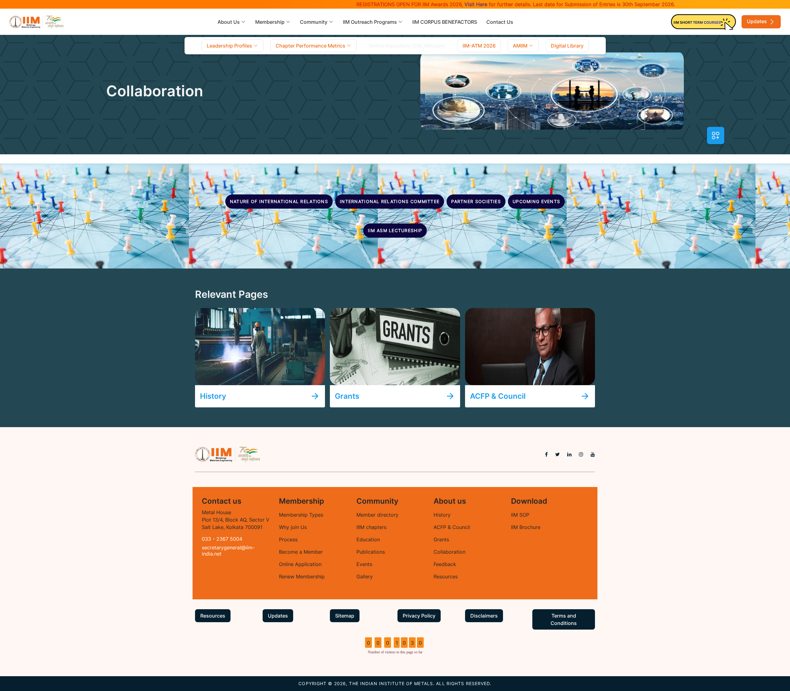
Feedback (445, 564)
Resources (446, 576)
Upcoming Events (536, 201)
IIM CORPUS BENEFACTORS (444, 22)
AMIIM (521, 46)
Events (364, 564)
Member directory (377, 515)
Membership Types (301, 515)
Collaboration (449, 552)
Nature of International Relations (279, 201)
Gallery (364, 576)
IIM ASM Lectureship (395, 230)
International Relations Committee (389, 201)
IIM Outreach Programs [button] (370, 22)
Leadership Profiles (230, 46)
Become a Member (301, 552)
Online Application (300, 564)
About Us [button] (229, 22)
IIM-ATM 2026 (479, 46)
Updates (757, 22)
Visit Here (452, 4)
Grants (441, 539)
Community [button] (314, 22)
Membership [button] (270, 22)
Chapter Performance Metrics (311, 46)
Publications (370, 552)
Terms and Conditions (564, 619)
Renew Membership (302, 576)
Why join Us (293, 527)
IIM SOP (520, 515)
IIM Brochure (525, 527)
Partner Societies (476, 201)
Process (288, 539)
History (442, 515)
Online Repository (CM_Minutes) (407, 46)
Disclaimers (484, 616)
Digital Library (567, 46)
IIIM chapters (371, 527)
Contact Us (499, 22)
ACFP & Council (452, 527)
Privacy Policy (419, 616)
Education (368, 539)
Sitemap (344, 616)
